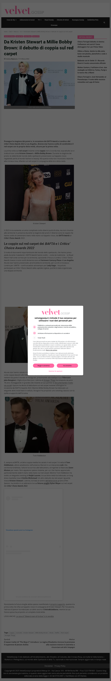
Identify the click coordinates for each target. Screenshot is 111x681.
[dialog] (55, 340)
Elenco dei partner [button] (51, 350)
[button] (55, 337)
